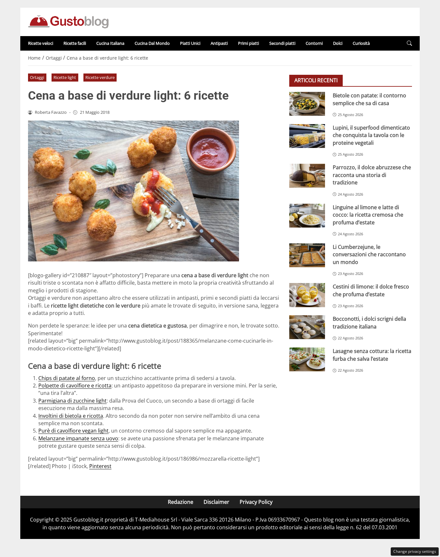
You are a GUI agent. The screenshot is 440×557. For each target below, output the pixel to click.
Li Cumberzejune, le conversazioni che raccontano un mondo (369, 254)
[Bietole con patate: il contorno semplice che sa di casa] (307, 104)
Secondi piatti (282, 43)
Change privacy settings (414, 551)
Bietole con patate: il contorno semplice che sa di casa (369, 99)
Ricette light (64, 77)
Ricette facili (74, 43)
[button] (409, 43)
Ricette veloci (40, 43)
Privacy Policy (256, 501)
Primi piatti (248, 43)
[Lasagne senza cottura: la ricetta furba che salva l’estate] (307, 359)
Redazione (180, 501)
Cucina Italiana (110, 43)
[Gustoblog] (68, 21)
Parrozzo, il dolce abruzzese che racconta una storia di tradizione (372, 175)
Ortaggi (37, 77)
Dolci (337, 43)
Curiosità (361, 43)
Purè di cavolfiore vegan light (73, 430)
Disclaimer (216, 501)
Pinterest (100, 466)
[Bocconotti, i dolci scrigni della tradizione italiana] (307, 327)
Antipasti (219, 43)
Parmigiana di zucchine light (72, 400)
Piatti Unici (190, 43)
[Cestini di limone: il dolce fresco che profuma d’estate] (307, 295)
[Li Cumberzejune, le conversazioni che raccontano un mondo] (307, 255)
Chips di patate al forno (66, 378)
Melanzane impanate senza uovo (78, 438)
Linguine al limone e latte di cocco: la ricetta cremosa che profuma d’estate (368, 214)
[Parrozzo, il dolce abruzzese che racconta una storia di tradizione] (307, 176)
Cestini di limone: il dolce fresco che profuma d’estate (371, 290)
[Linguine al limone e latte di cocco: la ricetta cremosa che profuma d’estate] (307, 215)
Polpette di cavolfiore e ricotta (74, 385)
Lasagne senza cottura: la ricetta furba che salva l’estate (372, 354)
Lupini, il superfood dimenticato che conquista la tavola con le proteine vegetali (371, 135)
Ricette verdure (100, 77)
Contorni (314, 43)
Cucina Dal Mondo (152, 43)
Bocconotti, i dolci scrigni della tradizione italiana (369, 322)
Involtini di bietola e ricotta (70, 415)
